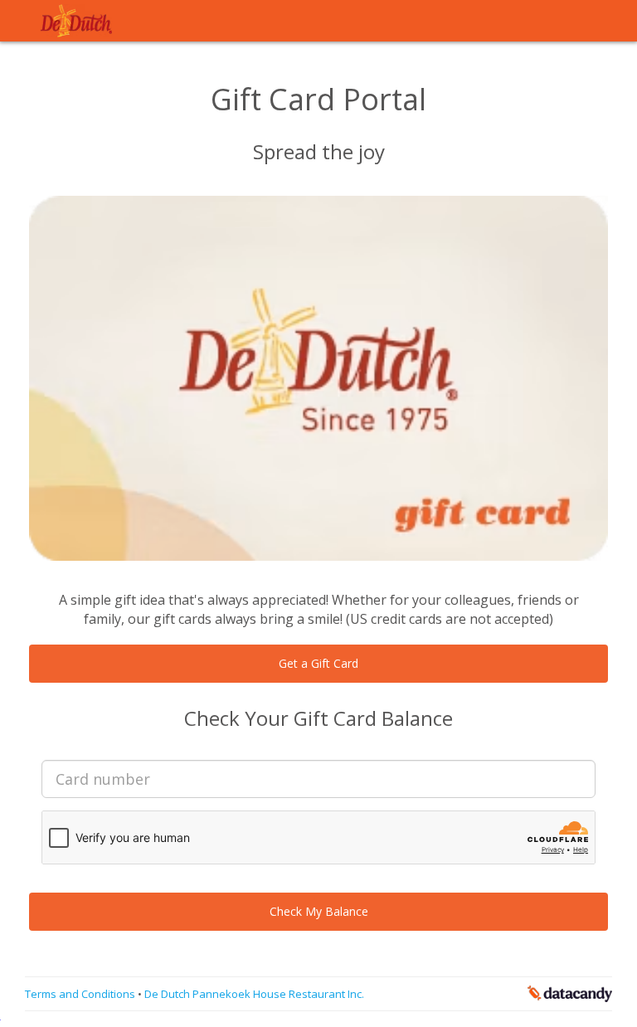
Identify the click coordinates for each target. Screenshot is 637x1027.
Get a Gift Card (318, 663)
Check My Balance (319, 911)
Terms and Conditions (81, 993)
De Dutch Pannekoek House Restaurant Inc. (254, 993)
